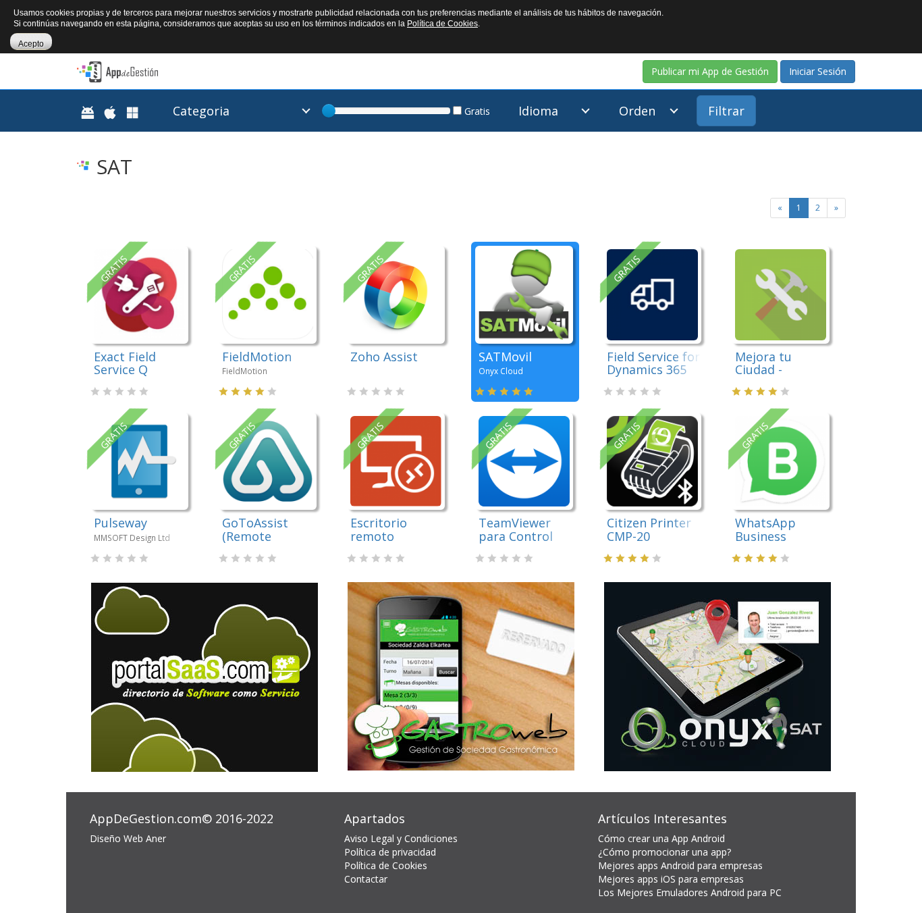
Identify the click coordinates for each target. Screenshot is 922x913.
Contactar (365, 878)
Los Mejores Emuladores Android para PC (690, 892)
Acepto (31, 44)
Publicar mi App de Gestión (710, 71)
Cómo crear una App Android (661, 838)
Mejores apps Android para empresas (680, 865)
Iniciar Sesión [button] (817, 71)
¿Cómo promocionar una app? (664, 851)
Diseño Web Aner (128, 838)
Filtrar (726, 111)
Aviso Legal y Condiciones (401, 838)
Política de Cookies (385, 865)
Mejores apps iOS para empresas (671, 878)
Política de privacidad (390, 851)
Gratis (476, 111)
